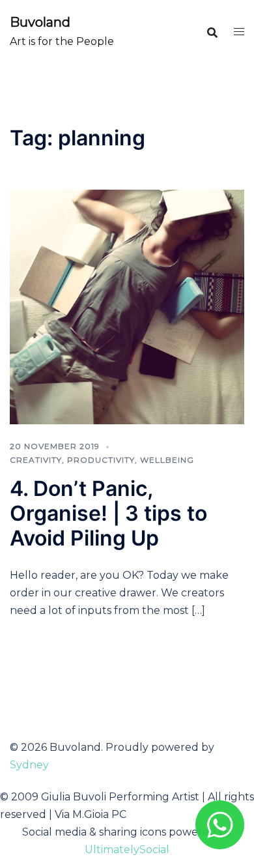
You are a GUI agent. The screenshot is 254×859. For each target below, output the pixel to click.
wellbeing (167, 460)
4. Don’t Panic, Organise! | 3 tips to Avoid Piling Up (108, 513)
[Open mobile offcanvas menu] (239, 32)
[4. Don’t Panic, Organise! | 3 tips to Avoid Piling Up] (127, 306)
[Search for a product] (212, 32)
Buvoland (40, 22)
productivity (101, 460)
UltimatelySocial (127, 849)
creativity (36, 460)
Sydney (29, 765)
